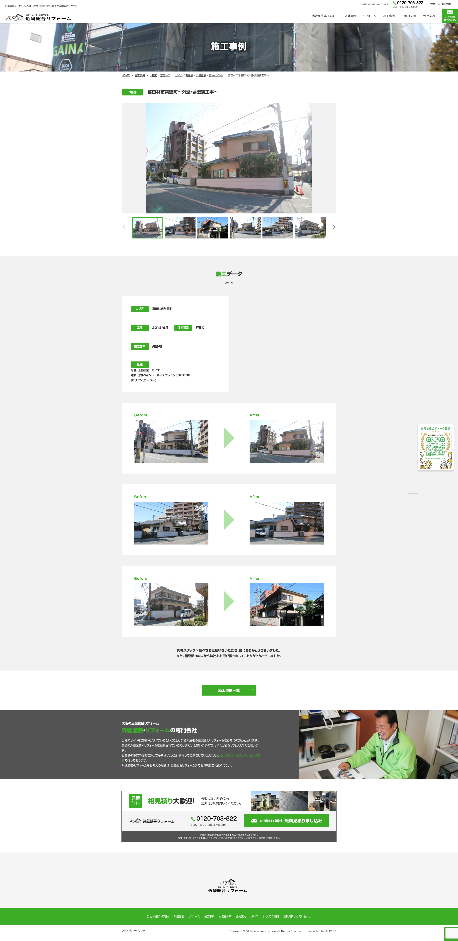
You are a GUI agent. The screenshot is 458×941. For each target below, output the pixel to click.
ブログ (432, 4)
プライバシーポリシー (133, 930)
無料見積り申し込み (291, 821)
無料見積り (450, 18)
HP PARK (330, 931)
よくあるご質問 (444, 4)
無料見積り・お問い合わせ (297, 916)
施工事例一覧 (229, 690)
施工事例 (389, 15)
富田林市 (165, 75)
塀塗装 (189, 75)
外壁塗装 (350, 15)
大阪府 (153, 75)
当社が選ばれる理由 (324, 15)
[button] (334, 228)
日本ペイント (216, 75)
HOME (126, 75)
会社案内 (429, 15)
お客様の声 (409, 15)
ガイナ (178, 75)
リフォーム (369, 15)
